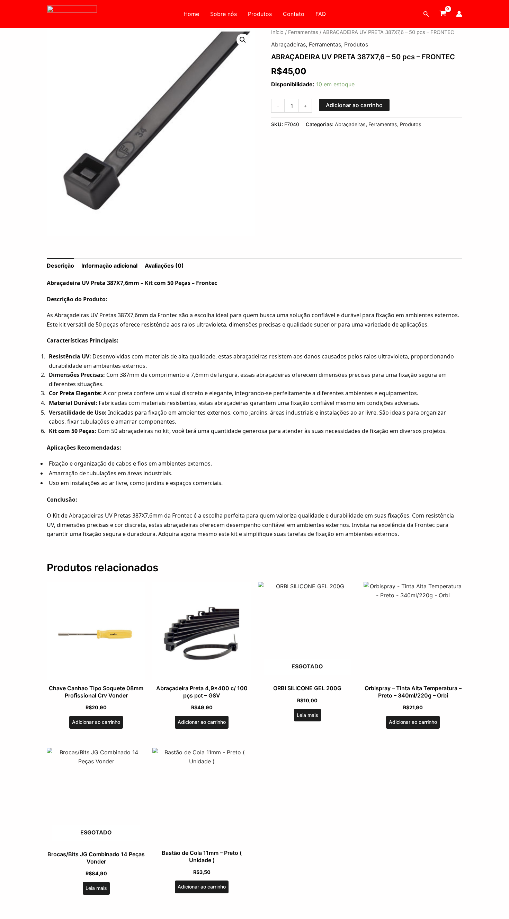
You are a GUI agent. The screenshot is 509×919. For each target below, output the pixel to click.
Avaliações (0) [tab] (164, 265)
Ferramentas (303, 32)
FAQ (320, 13)
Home (191, 13)
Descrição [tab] (60, 265)
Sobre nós (223, 13)
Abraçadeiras (288, 44)
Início (277, 32)
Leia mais (307, 715)
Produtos (260, 13)
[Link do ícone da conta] (459, 14)
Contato (293, 13)
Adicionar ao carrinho (354, 105)
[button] (426, 14)
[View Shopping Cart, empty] (442, 14)
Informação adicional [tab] (109, 265)
